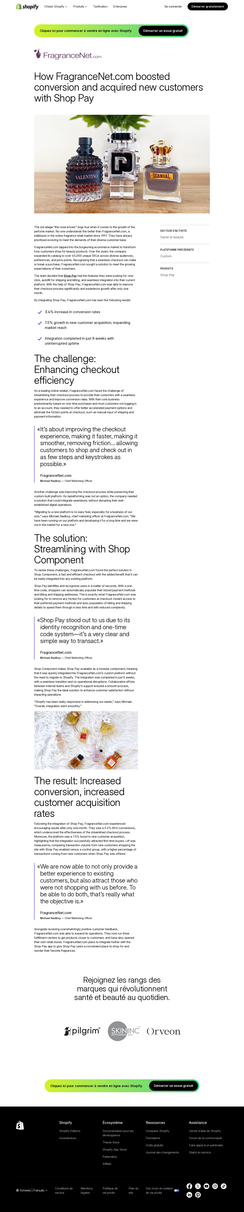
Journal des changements (162, 1152)
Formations (153, 1138)
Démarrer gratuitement (207, 6)
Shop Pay (70, 276)
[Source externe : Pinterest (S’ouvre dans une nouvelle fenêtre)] (198, 1195)
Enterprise (120, 6)
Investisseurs (67, 1138)
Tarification (100, 6)
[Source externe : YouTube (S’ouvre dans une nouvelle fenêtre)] (206, 1186)
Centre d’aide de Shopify (205, 1131)
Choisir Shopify (54, 6)
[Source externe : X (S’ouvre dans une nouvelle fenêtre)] (198, 1186)
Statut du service (200, 1152)
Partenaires (110, 1156)
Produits (78, 6)
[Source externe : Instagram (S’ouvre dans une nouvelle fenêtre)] (215, 1186)
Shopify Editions (69, 1131)
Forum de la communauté (205, 1138)
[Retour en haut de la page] (20, 1125)
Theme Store (111, 1142)
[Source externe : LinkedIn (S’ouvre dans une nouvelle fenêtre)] (189, 1195)
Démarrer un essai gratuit (163, 31)
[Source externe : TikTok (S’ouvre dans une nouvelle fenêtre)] (223, 1186)
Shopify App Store (115, 1149)
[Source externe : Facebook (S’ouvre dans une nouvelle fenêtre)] (189, 1186)
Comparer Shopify (157, 1131)
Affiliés (107, 1164)
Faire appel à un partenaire (206, 1145)
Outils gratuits (154, 1145)
